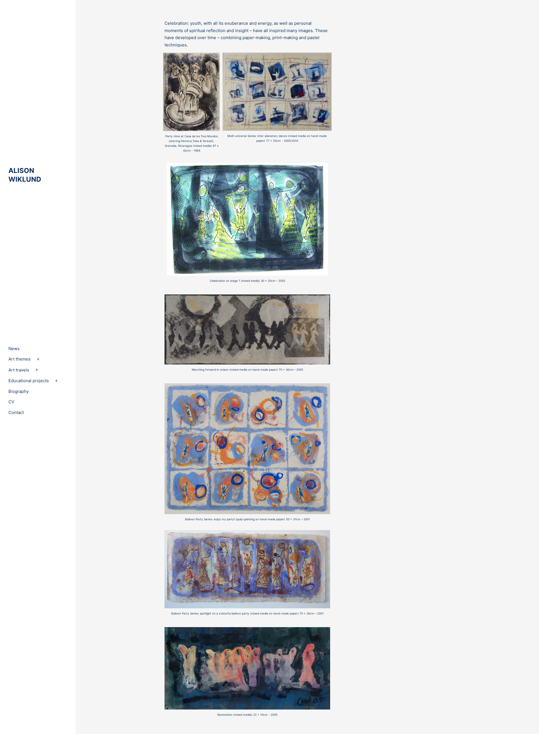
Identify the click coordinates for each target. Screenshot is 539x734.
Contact (16, 412)
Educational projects (28, 380)
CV (11, 401)
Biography (18, 391)
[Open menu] (38, 359)
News (14, 348)
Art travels (18, 370)
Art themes (19, 359)
